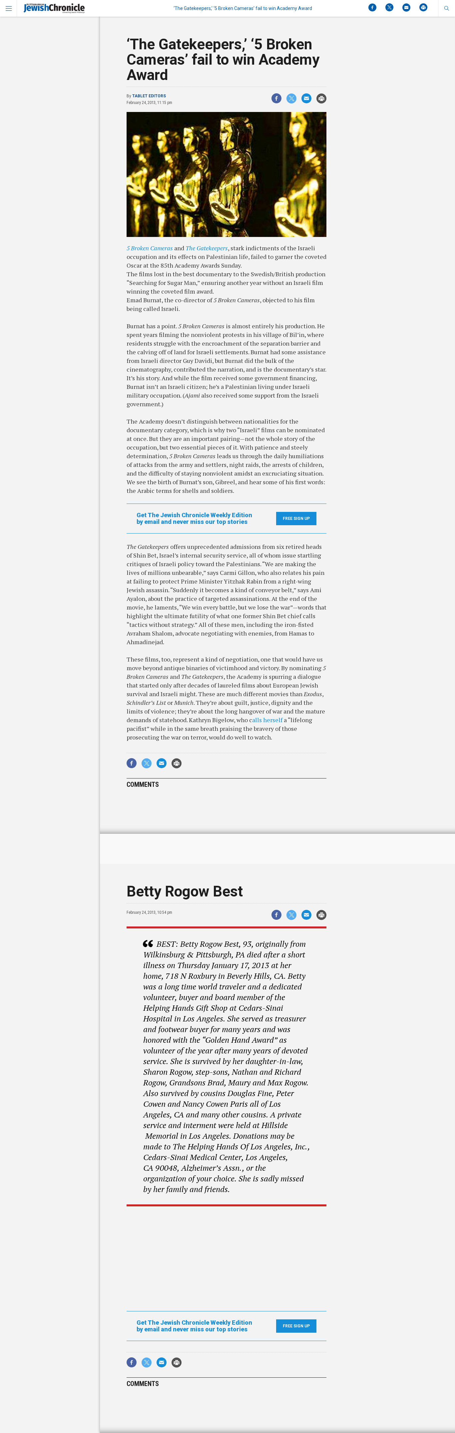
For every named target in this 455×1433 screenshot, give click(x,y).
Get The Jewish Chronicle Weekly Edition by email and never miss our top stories (194, 518)
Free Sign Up (296, 518)
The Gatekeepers (207, 248)
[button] (446, 8)
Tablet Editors (149, 96)
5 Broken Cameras (150, 248)
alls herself (267, 720)
